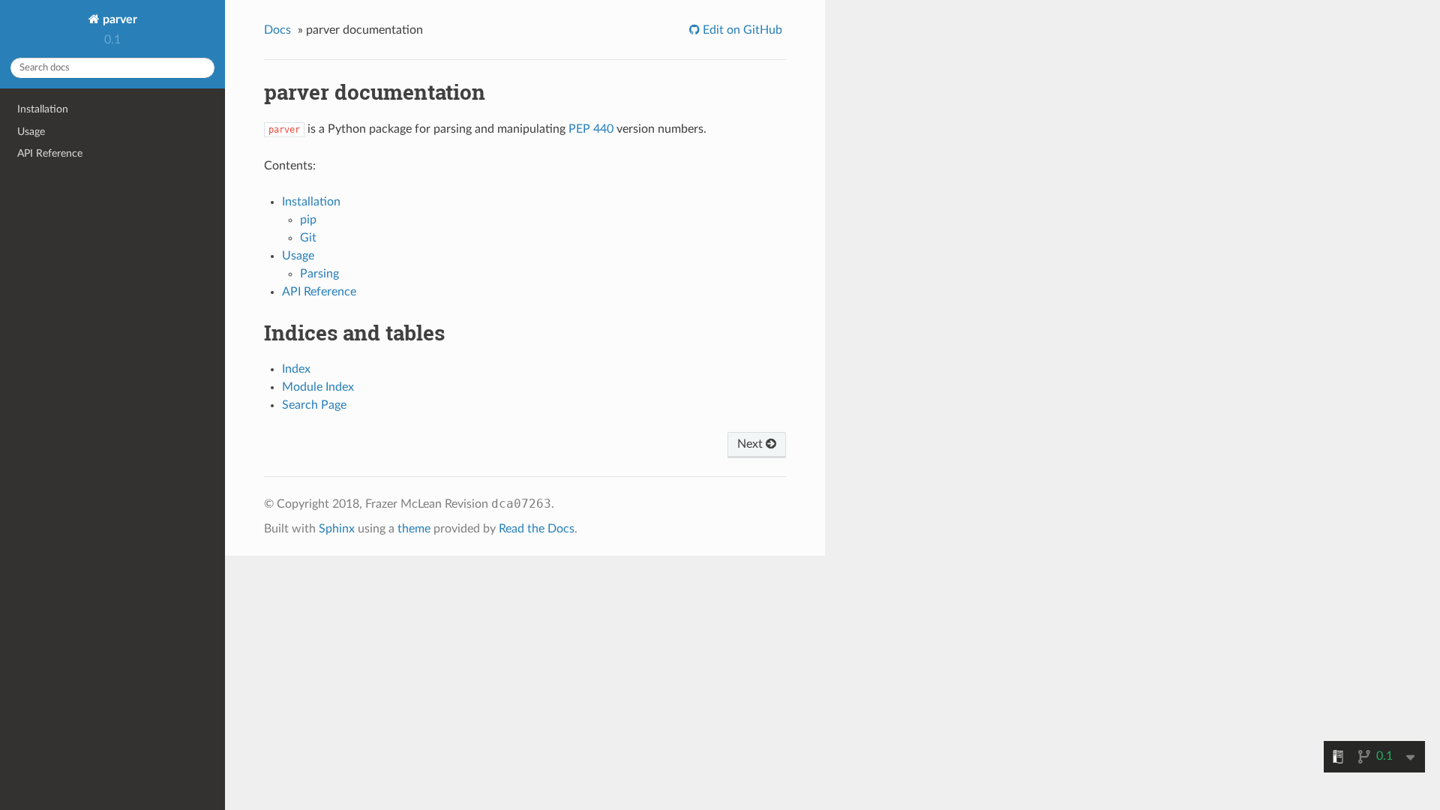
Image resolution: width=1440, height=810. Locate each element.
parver (118, 20)
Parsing (319, 274)
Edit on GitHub (741, 30)
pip (308, 220)
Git (308, 238)
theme (414, 529)
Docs (277, 30)
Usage (31, 131)
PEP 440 (591, 129)
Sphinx (337, 529)
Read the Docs (536, 529)
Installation (42, 109)
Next (751, 444)
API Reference (49, 153)
